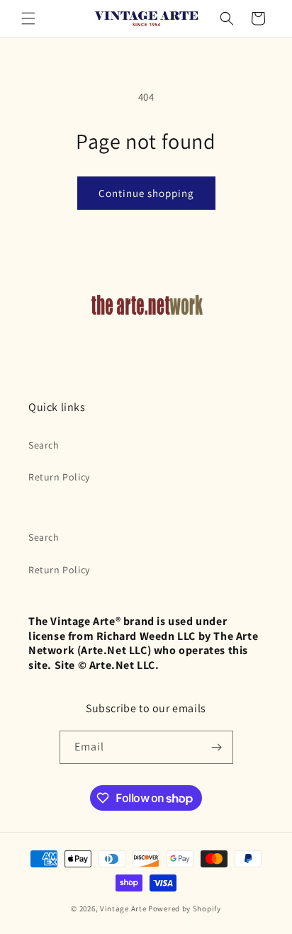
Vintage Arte (123, 908)
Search (44, 445)
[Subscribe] (216, 747)
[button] (28, 18)
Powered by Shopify (184, 908)
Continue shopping (146, 193)
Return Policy (59, 477)
